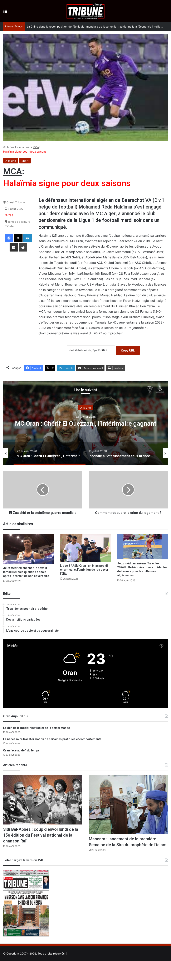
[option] (85, 423)
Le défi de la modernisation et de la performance (36, 728)
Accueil (11, 147)
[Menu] (5, 12)
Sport (25, 160)
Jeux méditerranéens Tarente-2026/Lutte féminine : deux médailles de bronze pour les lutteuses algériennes (142, 569)
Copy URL (128, 350)
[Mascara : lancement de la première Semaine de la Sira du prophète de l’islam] (128, 804)
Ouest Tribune (15, 202)
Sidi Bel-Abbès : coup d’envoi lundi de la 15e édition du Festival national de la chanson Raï (40, 835)
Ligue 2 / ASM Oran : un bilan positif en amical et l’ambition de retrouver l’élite (84, 570)
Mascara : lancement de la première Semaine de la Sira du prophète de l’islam (127, 842)
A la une (24, 147)
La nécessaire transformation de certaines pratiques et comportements (52, 739)
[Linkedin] (27, 238)
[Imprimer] (23, 247)
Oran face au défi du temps (21, 750)
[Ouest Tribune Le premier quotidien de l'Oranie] (85, 11)
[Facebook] (9, 238)
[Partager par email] (14, 247)
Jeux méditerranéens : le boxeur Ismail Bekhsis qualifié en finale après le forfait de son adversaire (26, 572)
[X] (18, 238)
